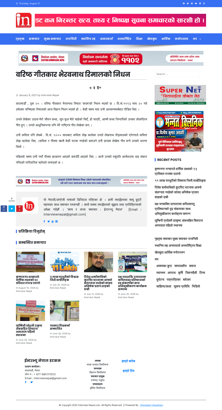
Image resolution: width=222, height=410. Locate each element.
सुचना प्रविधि (181, 286)
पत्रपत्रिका (174, 279)
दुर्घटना (160, 279)
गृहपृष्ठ (20, 39)
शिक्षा (139, 39)
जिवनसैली (191, 273)
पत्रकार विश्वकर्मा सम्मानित (60, 327)
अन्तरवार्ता (106, 39)
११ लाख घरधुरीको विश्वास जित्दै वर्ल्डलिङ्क (64, 278)
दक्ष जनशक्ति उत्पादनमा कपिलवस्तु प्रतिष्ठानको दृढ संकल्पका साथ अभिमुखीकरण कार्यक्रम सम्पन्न (132, 283)
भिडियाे (196, 286)
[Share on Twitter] (11, 208)
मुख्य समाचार (52, 39)
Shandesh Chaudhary (151, 405)
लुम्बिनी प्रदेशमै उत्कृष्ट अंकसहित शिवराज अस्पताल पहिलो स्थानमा (29, 330)
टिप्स (202, 273)
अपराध (172, 273)
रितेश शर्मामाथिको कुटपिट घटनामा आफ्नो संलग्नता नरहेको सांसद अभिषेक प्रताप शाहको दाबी (98, 283)
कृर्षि (180, 273)
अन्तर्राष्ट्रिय (124, 39)
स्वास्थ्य (160, 273)
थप (195, 39)
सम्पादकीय (180, 266)
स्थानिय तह (88, 39)
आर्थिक (165, 39)
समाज (192, 266)
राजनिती (71, 39)
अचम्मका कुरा (164, 266)
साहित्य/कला (163, 286)
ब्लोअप (187, 279)
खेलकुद (152, 39)
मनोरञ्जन (181, 39)
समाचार (34, 39)
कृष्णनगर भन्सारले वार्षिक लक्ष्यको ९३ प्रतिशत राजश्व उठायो (28, 280)
